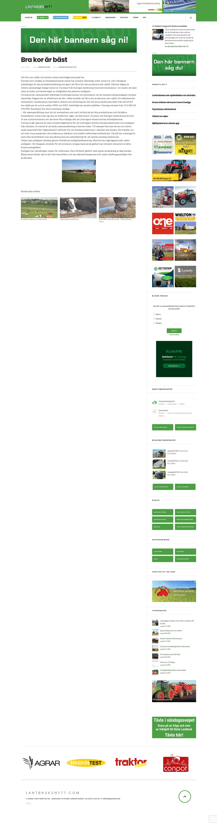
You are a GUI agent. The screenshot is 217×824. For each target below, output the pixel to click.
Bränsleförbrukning (185, 519)
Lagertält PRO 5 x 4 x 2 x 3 (177, 452)
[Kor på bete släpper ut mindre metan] (39, 207)
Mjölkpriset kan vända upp (165, 123)
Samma (158, 319)
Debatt (97, 17)
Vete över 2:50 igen (167, 662)
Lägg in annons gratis (185, 427)
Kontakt (124, 17)
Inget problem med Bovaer (69, 219)
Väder (135, 17)
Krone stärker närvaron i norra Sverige (171, 102)
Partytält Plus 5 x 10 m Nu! (177, 462)
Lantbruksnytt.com (53, 792)
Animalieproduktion (68, 67)
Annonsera (110, 17)
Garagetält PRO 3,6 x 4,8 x (177, 473)
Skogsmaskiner (183, 559)
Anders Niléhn (44, 67)
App (144, 17)
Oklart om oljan (160, 116)
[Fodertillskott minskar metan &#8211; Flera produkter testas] (117, 207)
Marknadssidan (160, 519)
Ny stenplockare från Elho (170, 654)
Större (158, 314)
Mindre (159, 323)
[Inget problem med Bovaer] (78, 207)
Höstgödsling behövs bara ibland (173, 670)
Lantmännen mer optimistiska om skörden (173, 95)
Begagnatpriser (160, 512)
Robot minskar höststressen (171, 638)
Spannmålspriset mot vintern (171, 630)
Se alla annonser (160, 427)
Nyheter (28, 17)
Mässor (157, 527)
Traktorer (158, 551)
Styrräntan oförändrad (164, 109)
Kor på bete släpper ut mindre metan (34, 219)
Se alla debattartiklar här (175, 46)
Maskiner (180, 551)
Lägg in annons (183, 487)
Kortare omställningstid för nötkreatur (175, 646)
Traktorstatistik (183, 512)
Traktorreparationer (185, 527)
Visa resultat (174, 334)
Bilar (156, 559)
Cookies (28, 803)
